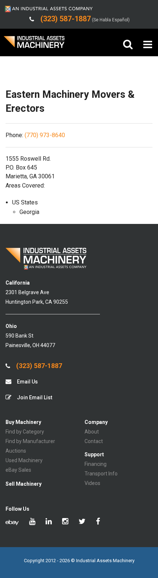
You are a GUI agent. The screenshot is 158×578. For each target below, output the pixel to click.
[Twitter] (82, 522)
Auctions (16, 451)
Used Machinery (24, 460)
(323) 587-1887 (38, 366)
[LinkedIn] (49, 522)
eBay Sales (18, 470)
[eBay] (12, 522)
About (92, 432)
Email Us (27, 382)
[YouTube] (32, 522)
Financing (96, 464)
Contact (94, 441)
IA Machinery (34, 44)
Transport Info (101, 474)
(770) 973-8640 (45, 135)
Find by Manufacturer (30, 441)
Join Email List (34, 397)
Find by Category (25, 432)
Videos (92, 483)
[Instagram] (65, 522)
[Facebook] (98, 522)
